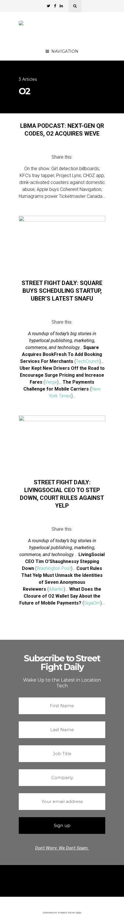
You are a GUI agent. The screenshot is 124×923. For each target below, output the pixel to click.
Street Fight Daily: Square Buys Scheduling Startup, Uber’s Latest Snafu (62, 290)
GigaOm (92, 603)
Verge (51, 382)
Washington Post (54, 568)
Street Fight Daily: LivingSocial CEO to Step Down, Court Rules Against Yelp (62, 494)
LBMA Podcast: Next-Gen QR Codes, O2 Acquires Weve (62, 129)
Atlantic (56, 589)
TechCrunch (87, 361)
